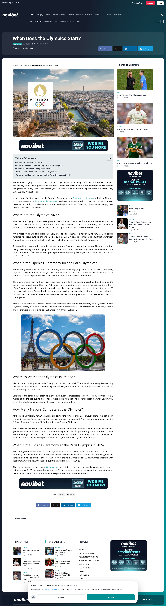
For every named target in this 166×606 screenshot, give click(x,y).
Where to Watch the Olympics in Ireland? (34, 168)
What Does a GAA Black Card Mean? (132, 95)
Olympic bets (52, 467)
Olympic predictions (83, 198)
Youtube (149, 599)
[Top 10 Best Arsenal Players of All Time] (49, 562)
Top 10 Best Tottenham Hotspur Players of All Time (140, 224)
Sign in (150, 3)
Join (160, 3)
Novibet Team (28, 48)
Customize (33, 597)
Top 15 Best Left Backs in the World (63, 551)
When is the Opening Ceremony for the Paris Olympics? (40, 165)
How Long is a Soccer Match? (31, 551)
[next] (162, 21)
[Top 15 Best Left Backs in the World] (49, 551)
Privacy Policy (51, 589)
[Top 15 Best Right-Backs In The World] (49, 573)
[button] (160, 14)
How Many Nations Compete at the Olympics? (36, 171)
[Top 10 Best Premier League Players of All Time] (122, 238)
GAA (118, 92)
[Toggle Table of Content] (108, 159)
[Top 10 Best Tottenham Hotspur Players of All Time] (122, 223)
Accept (111, 597)
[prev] (158, 21)
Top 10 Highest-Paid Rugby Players (132, 129)
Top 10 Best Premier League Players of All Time (141, 237)
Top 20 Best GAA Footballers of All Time (135, 163)
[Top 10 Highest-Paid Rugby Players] (135, 113)
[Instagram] (139, 3)
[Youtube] (144, 599)
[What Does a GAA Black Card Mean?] (135, 79)
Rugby (119, 126)
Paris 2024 (70, 494)
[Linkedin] (142, 3)
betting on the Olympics (46, 201)
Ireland (61, 494)
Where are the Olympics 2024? (29, 162)
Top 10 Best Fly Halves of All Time (56, 21)
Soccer (131, 206)
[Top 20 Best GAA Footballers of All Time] (135, 147)
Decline (61, 597)
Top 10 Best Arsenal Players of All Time (62, 562)
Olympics (17, 44)
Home (15, 65)
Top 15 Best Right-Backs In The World (62, 574)
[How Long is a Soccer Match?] (122, 210)
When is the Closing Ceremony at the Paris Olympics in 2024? (43, 175)
